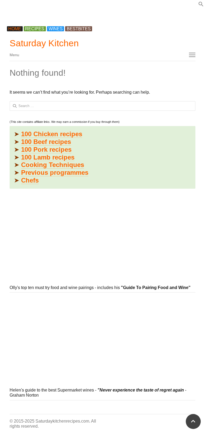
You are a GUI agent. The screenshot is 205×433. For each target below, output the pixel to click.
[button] (201, 5)
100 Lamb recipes (47, 157)
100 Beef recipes (46, 141)
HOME (14, 28)
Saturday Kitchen (44, 43)
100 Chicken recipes (51, 134)
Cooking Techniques (52, 164)
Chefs (30, 180)
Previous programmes (54, 172)
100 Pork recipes (46, 149)
